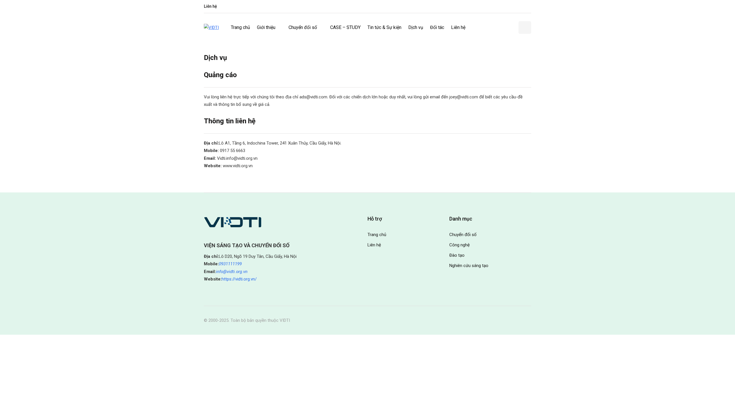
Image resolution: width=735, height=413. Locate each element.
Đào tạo (457, 255)
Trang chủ (240, 27)
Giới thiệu (266, 27)
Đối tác (437, 27)
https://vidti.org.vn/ (239, 279)
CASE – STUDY (345, 27)
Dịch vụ (415, 27)
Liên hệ (210, 6)
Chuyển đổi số (303, 27)
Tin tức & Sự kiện (384, 27)
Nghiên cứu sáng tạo (468, 265)
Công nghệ (459, 245)
